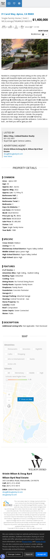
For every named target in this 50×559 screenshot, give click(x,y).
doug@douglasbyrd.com (13, 154)
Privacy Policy (27, 541)
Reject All (29, 554)
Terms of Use (41, 541)
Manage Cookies (14, 554)
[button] (2, 556)
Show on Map (26, 399)
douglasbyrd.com (9, 494)
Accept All (42, 554)
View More (8, 156)
